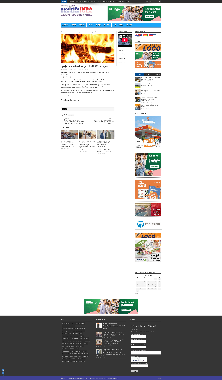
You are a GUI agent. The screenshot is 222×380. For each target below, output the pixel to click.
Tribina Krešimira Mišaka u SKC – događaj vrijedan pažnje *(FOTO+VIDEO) (149, 99)
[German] (145, 34)
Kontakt (129, 25)
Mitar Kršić (87, 341)
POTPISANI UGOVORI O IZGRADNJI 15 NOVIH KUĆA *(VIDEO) (150, 78)
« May (136, 293)
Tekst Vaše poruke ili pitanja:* (139, 350)
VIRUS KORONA (65, 361)
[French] (142, 34)
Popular (140, 74)
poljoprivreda (65, 348)
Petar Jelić (80, 346)
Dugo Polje (72, 331)
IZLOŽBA (120, 25)
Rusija (63, 353)
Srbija (63, 358)
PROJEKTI (90, 25)
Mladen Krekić (65, 343)
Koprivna (64, 341)
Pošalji (134, 371)
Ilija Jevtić (82, 336)
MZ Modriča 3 (79, 343)
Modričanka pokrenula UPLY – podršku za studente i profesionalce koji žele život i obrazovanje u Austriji (114, 326)
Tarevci (68, 358)
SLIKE (114, 25)
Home (64, 32)
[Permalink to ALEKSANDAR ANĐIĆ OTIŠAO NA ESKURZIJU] (137, 109)
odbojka (85, 343)
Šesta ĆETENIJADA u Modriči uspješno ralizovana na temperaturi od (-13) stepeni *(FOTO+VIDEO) (74, 121)
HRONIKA (74, 32)
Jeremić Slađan (65, 338)
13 (148, 284)
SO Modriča (85, 356)
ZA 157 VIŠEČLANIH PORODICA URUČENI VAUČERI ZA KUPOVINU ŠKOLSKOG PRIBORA (68, 143)
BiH (72, 323)
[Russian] (151, 34)
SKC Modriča (65, 356)
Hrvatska (76, 336)
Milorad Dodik (71, 341)
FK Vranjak (75, 333)
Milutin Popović (79, 341)
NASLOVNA (65, 25)
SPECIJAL (98, 25)
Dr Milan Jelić (65, 331)
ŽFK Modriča (82, 361)
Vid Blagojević (81, 358)
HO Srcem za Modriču (67, 336)
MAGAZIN (82, 25)
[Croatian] (136, 34)
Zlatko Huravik (74, 361)
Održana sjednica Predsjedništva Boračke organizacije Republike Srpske (102, 121)
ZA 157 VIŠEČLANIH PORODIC (75, 1)
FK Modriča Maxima (66, 333)
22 (155, 286)
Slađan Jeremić (77, 356)
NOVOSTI (73, 25)
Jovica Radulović (74, 338)
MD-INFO (107, 25)
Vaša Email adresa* (136, 339)
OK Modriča (65, 346)
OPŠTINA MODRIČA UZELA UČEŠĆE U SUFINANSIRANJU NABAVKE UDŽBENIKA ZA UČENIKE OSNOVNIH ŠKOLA (87, 145)
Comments (157, 74)
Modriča (72, 343)
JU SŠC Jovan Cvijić (84, 338)
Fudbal (80, 333)
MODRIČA (70, 69)
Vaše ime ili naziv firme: (137, 334)
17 (137, 286)
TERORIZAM (74, 358)
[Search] (160, 1)
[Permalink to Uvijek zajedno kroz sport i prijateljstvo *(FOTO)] (137, 88)
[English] (139, 34)
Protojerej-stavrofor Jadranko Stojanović (71, 351)
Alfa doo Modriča (66, 323)
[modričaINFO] (76, 15)
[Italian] (148, 34)
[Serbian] (154, 34)
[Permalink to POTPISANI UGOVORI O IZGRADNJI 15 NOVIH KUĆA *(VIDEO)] (137, 81)
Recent (148, 74)
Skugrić (71, 356)
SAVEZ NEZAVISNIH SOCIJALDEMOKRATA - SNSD (77, 353)
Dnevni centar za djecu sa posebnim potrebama (73, 328)
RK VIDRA (84, 351)
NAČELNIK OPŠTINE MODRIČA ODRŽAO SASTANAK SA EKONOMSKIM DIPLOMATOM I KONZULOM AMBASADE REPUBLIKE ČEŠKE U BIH (105, 146)
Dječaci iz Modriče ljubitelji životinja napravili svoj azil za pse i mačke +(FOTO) (150, 91)
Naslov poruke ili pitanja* (138, 345)
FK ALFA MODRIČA (80, 331)
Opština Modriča (73, 346)
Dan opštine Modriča (79, 323)
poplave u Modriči (74, 348)
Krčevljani (70, 115)
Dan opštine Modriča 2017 (68, 326)
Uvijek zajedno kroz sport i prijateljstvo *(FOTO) (148, 84)
